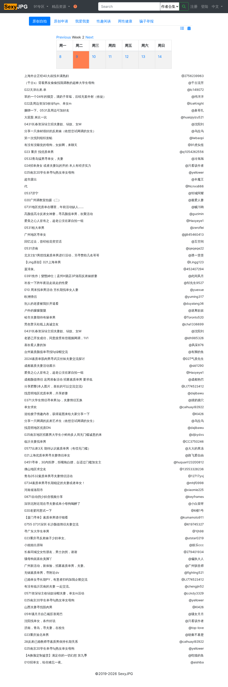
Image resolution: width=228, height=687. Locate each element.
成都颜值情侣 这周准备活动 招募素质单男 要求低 (58, 379)
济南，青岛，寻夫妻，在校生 (44, 628)
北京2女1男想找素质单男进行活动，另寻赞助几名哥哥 (61, 255)
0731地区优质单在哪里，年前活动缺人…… (54, 207)
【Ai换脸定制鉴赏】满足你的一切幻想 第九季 (55, 655)
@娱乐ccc (196, 545)
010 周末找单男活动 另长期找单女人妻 (51, 290)
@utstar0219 (194, 538)
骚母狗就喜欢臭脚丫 (38, 559)
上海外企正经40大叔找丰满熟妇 (46, 76)
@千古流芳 (196, 83)
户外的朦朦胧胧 (35, 310)
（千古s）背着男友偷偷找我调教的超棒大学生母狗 (59, 83)
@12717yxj (196, 476)
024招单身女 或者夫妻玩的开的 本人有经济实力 (57, 165)
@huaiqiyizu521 (192, 117)
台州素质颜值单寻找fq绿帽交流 (46, 352)
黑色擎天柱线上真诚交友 (41, 324)
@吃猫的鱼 (196, 655)
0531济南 (31, 248)
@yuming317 (194, 296)
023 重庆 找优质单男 (39, 152)
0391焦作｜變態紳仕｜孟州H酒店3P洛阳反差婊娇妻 (60, 276)
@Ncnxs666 (194, 186)
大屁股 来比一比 (35, 117)
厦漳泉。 (30, 269)
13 (143, 56)
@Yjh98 (198, 531)
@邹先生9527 (194, 283)
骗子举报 (146, 21)
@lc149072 (195, 89)
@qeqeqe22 (195, 248)
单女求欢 (30, 407)
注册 (193, 6)
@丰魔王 (197, 179)
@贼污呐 (197, 207)
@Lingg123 (195, 262)
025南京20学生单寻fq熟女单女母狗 (49, 172)
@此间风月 (196, 276)
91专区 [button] (40, 6)
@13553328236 (192, 469)
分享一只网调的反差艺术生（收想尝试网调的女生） (60, 421)
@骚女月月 (196, 614)
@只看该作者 (194, 165)
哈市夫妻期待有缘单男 (39, 317)
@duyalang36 (193, 303)
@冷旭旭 (197, 158)
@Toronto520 (194, 317)
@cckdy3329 (194, 593)
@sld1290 (196, 365)
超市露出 (30, 179)
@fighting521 (194, 572)
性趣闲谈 (104, 21)
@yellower (196, 172)
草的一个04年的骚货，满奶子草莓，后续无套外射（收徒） (65, 96)
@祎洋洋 (197, 96)
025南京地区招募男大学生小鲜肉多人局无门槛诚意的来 (63, 434)
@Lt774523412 (192, 386)
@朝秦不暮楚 (194, 634)
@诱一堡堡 (196, 255)
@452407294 (193, 269)
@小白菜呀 (196, 503)
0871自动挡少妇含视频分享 (43, 497)
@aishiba (197, 662)
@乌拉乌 (197, 131)
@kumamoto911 (192, 517)
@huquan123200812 (189, 462)
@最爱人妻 (196, 200)
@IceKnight (195, 103)
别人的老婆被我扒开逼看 (41, 303)
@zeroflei (197, 227)
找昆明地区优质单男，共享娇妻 (46, 393)
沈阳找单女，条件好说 (39, 621)
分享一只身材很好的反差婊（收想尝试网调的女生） (60, 131)
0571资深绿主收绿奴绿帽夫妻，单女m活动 (54, 593)
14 (160, 56)
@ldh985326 (194, 338)
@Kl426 (198, 414)
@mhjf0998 (195, 483)
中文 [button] (216, 6)
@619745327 (194, 524)
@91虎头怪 (196, 145)
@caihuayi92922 (191, 407)
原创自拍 (40, 21)
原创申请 (61, 21)
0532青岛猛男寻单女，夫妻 (43, 158)
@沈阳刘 (197, 124)
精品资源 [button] (59, 6)
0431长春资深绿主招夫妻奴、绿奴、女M (52, 124)
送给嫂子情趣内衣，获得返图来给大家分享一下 (57, 414)
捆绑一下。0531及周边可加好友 (46, 110)
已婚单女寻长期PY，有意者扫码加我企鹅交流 (56, 579)
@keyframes (194, 497)
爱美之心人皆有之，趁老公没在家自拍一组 (53, 221)
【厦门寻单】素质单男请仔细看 (46, 517)
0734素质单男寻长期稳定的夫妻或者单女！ (54, 483)
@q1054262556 (192, 152)
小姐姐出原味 (33, 545)
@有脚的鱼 (196, 352)
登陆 (204, 6)
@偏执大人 (196, 559)
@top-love (196, 628)
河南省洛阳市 (33, 490)
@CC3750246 (193, 441)
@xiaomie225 (194, 490)
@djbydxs (196, 434)
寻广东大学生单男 (36, 531)
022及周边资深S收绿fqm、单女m (47, 103)
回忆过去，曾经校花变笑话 (43, 241)
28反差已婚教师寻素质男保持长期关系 (51, 641)
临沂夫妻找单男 (35, 441)
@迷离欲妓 (196, 310)
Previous (63, 37)
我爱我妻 (82, 21)
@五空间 (197, 241)
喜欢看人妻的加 (35, 345)
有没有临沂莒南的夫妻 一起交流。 (48, 586)
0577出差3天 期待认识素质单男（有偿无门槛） (57, 448)
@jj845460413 (193, 234)
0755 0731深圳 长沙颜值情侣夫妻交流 (51, 524)
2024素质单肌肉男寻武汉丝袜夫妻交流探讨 (54, 359)
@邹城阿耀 (196, 193)
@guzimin (196, 214)
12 (127, 56)
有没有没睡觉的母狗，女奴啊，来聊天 (50, 145)
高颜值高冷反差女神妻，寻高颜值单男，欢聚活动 (58, 214)
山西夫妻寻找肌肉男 (38, 607)
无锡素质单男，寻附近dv (41, 572)
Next (90, 37)
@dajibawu (196, 393)
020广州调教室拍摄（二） (42, 200)
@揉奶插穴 (196, 400)
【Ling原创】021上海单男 (42, 262)
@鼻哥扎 (197, 110)
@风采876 (196, 345)
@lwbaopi (196, 138)
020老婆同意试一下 (38, 510)
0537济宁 (31, 193)
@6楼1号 (197, 510)
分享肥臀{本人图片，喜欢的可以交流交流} (53, 386)
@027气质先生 (193, 359)
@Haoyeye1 (195, 221)
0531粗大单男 (34, 227)
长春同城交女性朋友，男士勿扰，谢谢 (50, 552)
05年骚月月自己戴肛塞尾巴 (43, 614)
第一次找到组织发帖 (38, 138)
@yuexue (197, 290)
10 (94, 56)
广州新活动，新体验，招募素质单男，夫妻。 (55, 565)
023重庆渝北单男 (36, 634)
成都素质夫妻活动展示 (39, 365)
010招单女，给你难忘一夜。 (44, 662)
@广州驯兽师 (194, 565)
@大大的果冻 (194, 448)
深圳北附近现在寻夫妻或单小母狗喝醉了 (52, 503)
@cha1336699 (193, 324)
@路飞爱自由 (194, 455)
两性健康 (125, 21)
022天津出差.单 (35, 89)
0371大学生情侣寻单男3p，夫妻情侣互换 (53, 400)
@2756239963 (192, 76)
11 (110, 56)
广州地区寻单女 (35, 234)
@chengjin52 (194, 586)
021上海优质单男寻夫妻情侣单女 (47, 455)
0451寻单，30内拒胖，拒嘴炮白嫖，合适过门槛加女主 (62, 462)
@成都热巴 (196, 379)
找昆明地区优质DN (37, 428)
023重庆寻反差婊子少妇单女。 (45, 538)
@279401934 (194, 552)
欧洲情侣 (30, 296)
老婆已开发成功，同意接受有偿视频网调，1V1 (56, 338)
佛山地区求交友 (35, 469)
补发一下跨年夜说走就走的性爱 (46, 283)
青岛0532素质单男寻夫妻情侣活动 (48, 476)
